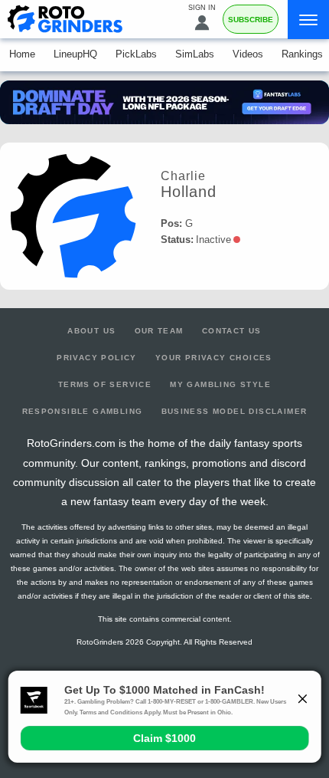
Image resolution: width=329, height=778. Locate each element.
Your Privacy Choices (213, 357)
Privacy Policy (97, 357)
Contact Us (232, 331)
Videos (248, 54)
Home (22, 54)
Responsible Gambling (82, 411)
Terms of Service (104, 384)
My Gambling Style (220, 384)
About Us (91, 331)
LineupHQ (75, 54)
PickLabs (136, 54)
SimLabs (194, 54)
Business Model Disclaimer (234, 411)
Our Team (159, 331)
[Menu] (308, 19)
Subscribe (250, 19)
